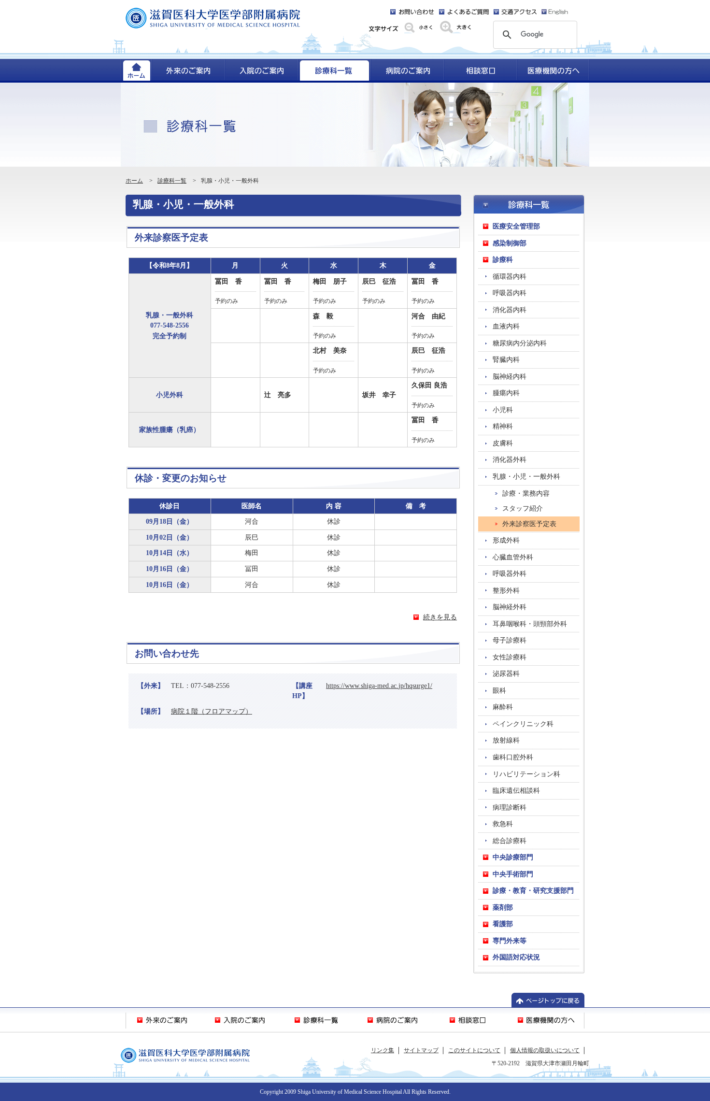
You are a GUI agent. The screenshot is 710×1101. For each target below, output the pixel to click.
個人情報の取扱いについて (545, 1050)
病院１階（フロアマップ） (211, 711)
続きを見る (440, 617)
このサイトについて (474, 1050)
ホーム (134, 180)
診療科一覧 (171, 180)
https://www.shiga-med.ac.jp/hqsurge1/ (379, 685)
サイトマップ (421, 1050)
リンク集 (382, 1050)
